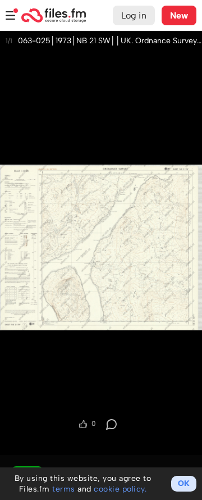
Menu (11, 15)
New (179, 15)
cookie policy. (120, 489)
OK (184, 483)
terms (63, 489)
